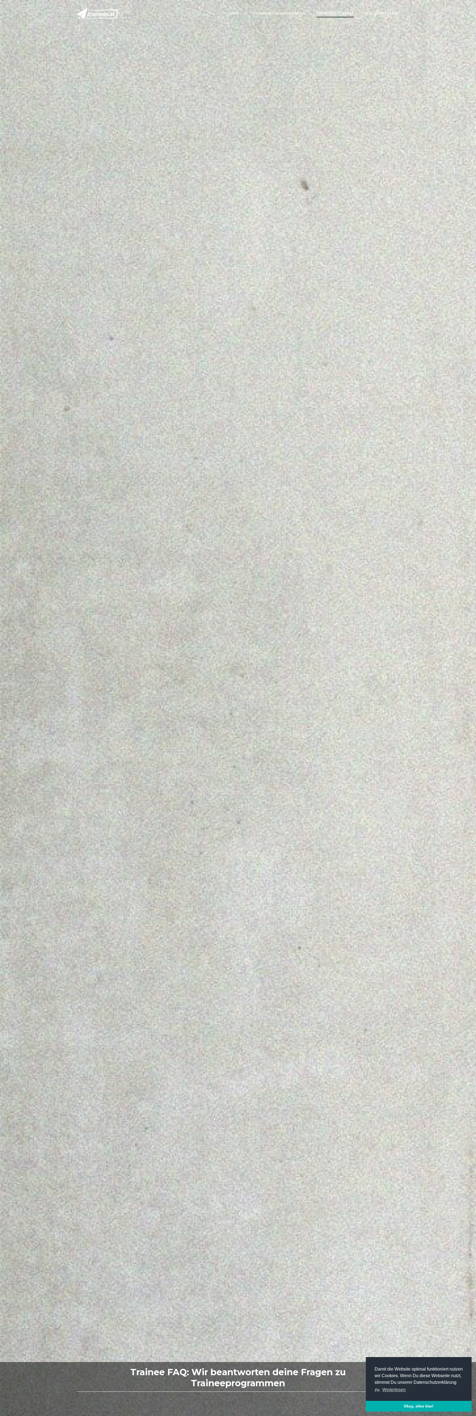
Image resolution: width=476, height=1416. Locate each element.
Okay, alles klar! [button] (419, 1406)
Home (234, 13)
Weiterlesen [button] (394, 1389)
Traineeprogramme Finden (278, 13)
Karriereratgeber (335, 13)
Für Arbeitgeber (382, 13)
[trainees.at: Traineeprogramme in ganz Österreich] (97, 14)
